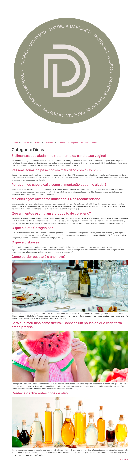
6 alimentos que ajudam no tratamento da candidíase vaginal (59, 156)
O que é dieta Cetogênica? (32, 228)
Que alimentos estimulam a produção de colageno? (51, 213)
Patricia (37, 143)
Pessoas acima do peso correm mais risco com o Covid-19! (57, 170)
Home (15, 143)
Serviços (49, 143)
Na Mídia (84, 143)
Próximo (124, 459)
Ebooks (62, 143)
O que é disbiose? (25, 242)
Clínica (26, 143)
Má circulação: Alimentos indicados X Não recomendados (56, 199)
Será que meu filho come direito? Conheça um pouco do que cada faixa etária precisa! (67, 325)
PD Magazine (73, 143)
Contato (94, 143)
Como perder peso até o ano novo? (39, 257)
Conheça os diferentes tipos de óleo (40, 393)
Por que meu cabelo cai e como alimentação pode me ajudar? (59, 185)
